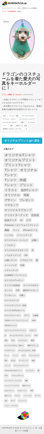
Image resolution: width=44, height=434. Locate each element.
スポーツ (33, 330)
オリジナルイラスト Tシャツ (20, 335)
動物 (7, 230)
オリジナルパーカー (13, 315)
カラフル (17, 395)
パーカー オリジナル (11, 405)
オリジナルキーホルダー (10, 122)
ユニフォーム (22, 400)
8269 (4, 115)
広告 (6, 400)
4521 (6, 375)
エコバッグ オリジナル (12, 385)
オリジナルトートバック (16, 240)
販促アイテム (26, 385)
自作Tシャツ (29, 190)
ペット (5, 125)
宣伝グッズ (8, 395)
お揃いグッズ (11, 260)
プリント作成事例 (8, 11)
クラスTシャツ (10, 350)
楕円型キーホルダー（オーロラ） (12, 129)
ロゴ (28, 220)
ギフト (26, 315)
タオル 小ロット (9, 390)
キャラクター (22, 340)
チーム (7, 355)
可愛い (22, 295)
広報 (31, 390)
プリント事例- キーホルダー (12, 94)
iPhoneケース (30, 230)
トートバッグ (11, 265)
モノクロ (37, 395)
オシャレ (8, 290)
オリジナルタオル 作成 (26, 350)
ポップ (13, 400)
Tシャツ (11, 175)
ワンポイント (10, 295)
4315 (36, 335)
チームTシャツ (23, 360)
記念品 (35, 215)
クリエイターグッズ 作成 (15, 305)
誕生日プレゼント (30, 290)
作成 (22, 265)
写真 (26, 195)
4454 (34, 320)
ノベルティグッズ (13, 255)
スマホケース (26, 260)
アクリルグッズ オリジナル (13, 380)
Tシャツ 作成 (15, 180)
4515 (13, 340)
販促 (33, 360)
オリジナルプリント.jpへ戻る (22, 140)
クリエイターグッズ (16, 215)
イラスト (11, 190)
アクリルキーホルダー (28, 115)
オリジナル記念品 (12, 285)
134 (25, 255)
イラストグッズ (11, 270)
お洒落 (35, 315)
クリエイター (30, 370)
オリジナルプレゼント (14, 280)
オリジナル (12, 195)
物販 (26, 380)
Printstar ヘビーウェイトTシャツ (21, 225)
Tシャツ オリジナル (21, 170)
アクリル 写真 (13, 115)
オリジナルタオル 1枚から (14, 345)
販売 (32, 340)
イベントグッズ (24, 235)
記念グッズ (10, 220)
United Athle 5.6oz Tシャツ (13, 370)
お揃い (23, 122)
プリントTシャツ (18, 165)
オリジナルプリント (20, 160)
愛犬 (11, 125)
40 (21, 220)
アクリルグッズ (34, 355)
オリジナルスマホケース (16, 250)
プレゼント (27, 200)
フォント (7, 365)
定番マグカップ (32, 345)
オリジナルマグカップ (18, 210)
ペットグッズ (27, 395)
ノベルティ (10, 245)
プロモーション (22, 390)
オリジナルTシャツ (20, 155)
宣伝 (6, 340)
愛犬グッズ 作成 (21, 125)
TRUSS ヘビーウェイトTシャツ (16, 320)
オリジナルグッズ (12, 300)
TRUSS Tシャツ (11, 325)
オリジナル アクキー (9, 119)
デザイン (10, 200)
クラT (23, 355)
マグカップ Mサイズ (17, 375)
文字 (18, 290)
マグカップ (11, 205)
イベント (15, 355)
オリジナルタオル (30, 285)
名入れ (13, 360)
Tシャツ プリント (19, 185)
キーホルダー (32, 122)
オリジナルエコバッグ (21, 365)
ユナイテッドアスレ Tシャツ (15, 330)
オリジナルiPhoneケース (15, 310)
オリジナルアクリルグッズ (27, 119)
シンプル (9, 235)
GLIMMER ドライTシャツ (15, 275)
